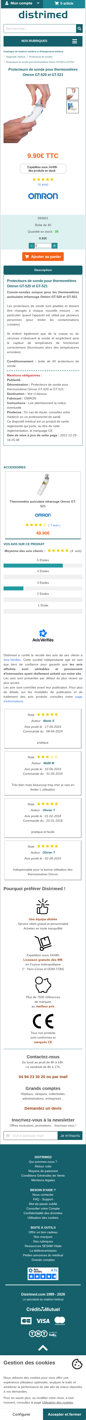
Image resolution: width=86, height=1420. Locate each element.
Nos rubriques (43, 1241)
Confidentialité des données (43, 1213)
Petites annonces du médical (43, 1255)
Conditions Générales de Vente (43, 1175)
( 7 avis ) (54, 525)
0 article (66, 3)
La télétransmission (43, 1250)
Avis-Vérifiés (12, 659)
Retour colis (43, 1166)
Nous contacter (43, 1194)
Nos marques (43, 1236)
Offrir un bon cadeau (43, 1232)
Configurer (21, 1414)
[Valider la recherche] (79, 28)
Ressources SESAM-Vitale (43, 1246)
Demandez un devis (43, 1108)
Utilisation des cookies (43, 1217)
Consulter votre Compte (43, 1208)
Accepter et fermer (64, 1414)
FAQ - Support (43, 1199)
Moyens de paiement (43, 1171)
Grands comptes (43, 1260)
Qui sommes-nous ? (43, 1161)
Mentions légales (43, 1180)
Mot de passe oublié (43, 1204)
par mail (59, 1077)
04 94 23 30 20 (32, 1077)
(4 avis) (43, 184)
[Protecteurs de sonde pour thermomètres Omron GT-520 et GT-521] (72, 94)
